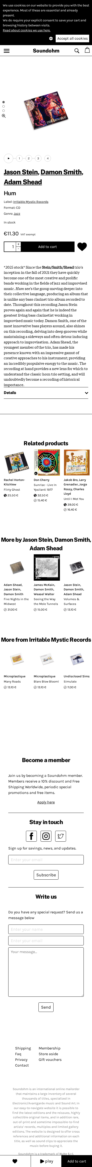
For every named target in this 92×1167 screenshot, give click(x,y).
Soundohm (46, 50)
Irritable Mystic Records (30, 202)
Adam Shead (23, 182)
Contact (22, 1065)
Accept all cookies (72, 38)
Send (46, 1007)
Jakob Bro (71, 480)
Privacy (21, 1059)
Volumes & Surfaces (71, 601)
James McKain (44, 585)
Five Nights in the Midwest (16, 601)
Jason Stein (21, 172)
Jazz (17, 214)
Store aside (48, 1054)
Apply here (46, 802)
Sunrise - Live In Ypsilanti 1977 (45, 487)
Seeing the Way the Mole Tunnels (46, 601)
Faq (18, 1054)
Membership (49, 1048)
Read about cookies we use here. (26, 30)
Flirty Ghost (12, 489)
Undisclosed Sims (77, 676)
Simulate (70, 681)
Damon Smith (61, 172)
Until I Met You (74, 499)
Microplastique (14, 676)
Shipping (23, 1048)
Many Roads (12, 681)
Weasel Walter (44, 594)
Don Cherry (41, 480)
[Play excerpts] (8, 158)
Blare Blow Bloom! (46, 681)
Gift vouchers (50, 1059)
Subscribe (46, 875)
